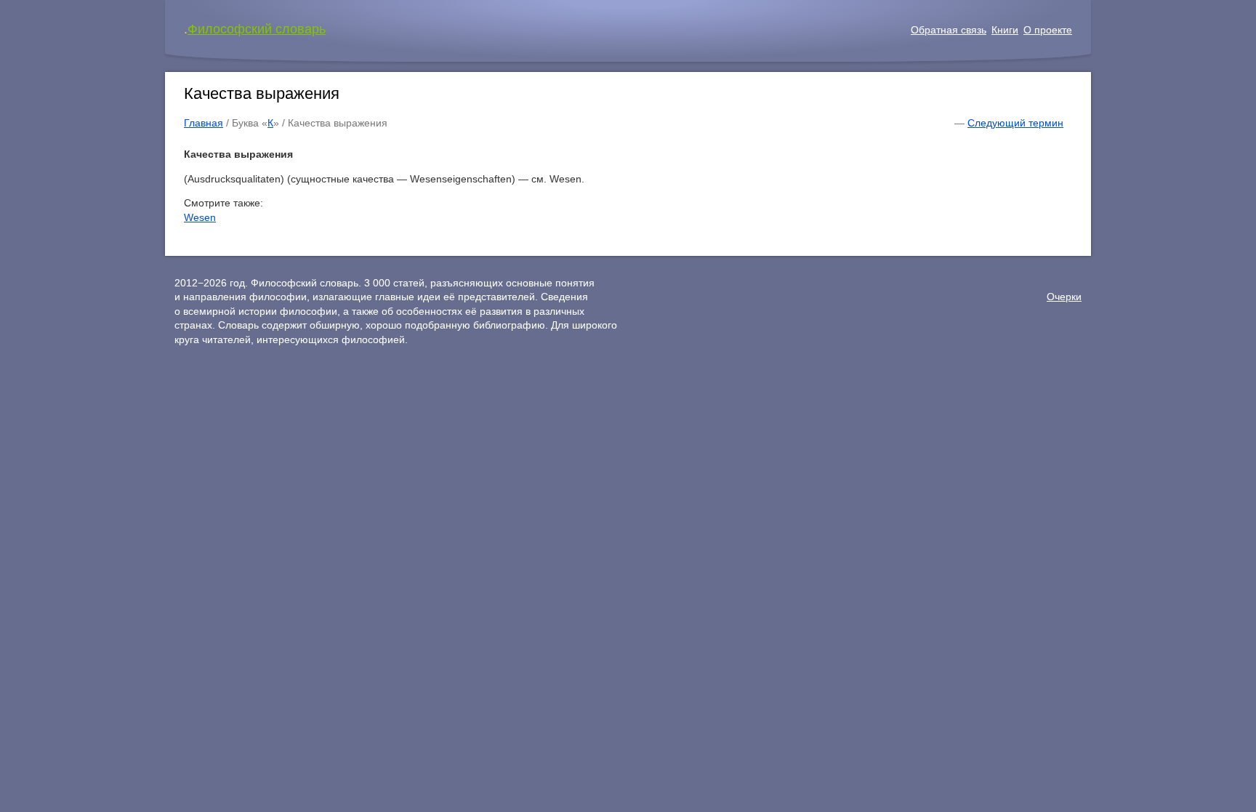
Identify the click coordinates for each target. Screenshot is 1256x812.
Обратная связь (948, 30)
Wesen (200, 217)
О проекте (1047, 30)
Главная (203, 123)
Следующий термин (1015, 123)
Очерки (1064, 296)
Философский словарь (257, 29)
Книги (1004, 30)
